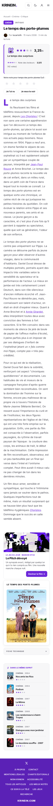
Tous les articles (15, 784)
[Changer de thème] (35, 5)
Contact (33, 769)
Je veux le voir (28, 91)
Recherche (26, 794)
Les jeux (37, 789)
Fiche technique (15, 651)
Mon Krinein (17, 779)
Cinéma (15, 16)
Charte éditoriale (38, 774)
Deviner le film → (36, 574)
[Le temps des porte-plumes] (26, 616)
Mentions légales (14, 774)
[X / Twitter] (26, 763)
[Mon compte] (42, 5)
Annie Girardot (34, 311)
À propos (20, 769)
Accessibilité (35, 779)
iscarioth (17, 35)
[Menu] (48, 5)
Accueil (7, 16)
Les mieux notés (38, 784)
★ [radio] (7, 83)
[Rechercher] (28, 5)
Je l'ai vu (10, 91)
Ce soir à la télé (20, 789)
